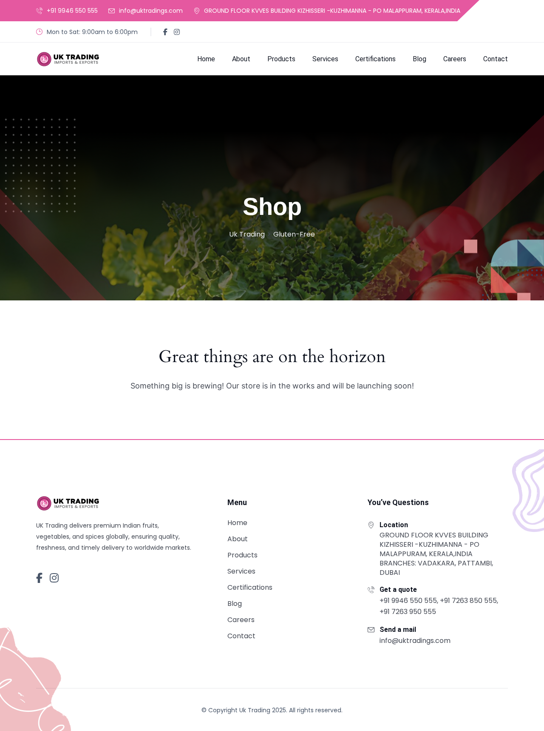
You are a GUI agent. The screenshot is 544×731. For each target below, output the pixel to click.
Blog (419, 59)
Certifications (375, 59)
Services (325, 59)
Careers (454, 59)
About (241, 59)
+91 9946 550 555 (72, 10)
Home (206, 59)
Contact (495, 59)
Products (281, 59)
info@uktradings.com (151, 10)
